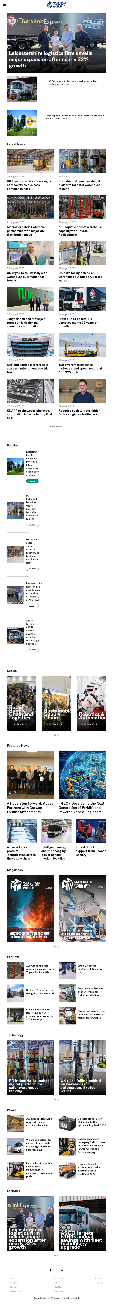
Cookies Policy (15, 1287)
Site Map (58, 1287)
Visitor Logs (58, 1291)
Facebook (99, 1279)
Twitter (100, 1283)
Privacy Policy (58, 1279)
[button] (55, 735)
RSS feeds (58, 1283)
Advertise (13, 1283)
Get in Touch (14, 1279)
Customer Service (17, 1291)
